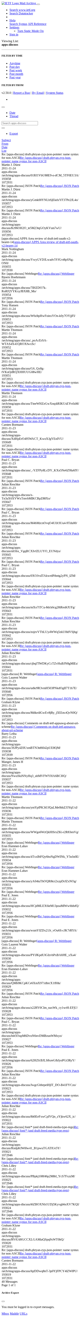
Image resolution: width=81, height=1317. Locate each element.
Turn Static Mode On (30, 31)
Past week (15, 70)
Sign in (13, 34)
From (5, 143)
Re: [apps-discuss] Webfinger (56, 273)
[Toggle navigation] (38, 4)
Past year (15, 77)
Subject (6, 140)
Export (13, 133)
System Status (54, 92)
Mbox (5, 1313)
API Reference (37, 24)
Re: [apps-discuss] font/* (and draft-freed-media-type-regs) (40, 1128)
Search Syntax (18, 24)
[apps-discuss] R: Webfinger (54, 674)
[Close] (3, 1301)
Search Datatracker (21, 13)
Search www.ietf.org (22, 10)
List (4, 150)
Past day (14, 66)
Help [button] (12, 20)
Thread (13, 116)
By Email (38, 92)
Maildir (14, 1313)
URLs (23, 1313)
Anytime (14, 63)
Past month (16, 74)
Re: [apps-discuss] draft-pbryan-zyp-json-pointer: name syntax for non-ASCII (36, 159)
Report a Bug (21, 92)
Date (12, 112)
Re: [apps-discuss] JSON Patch (59, 186)
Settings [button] (14, 27)
